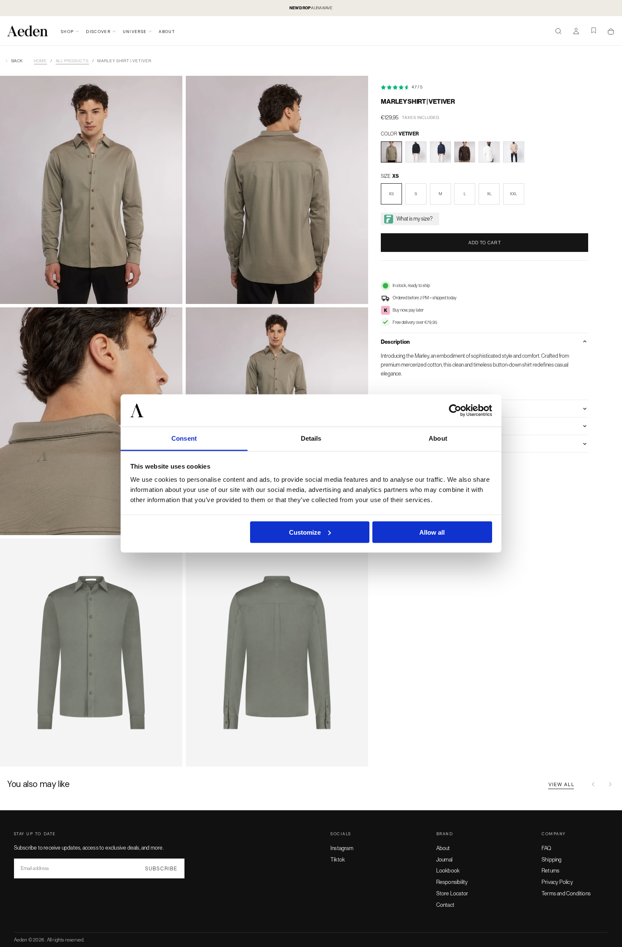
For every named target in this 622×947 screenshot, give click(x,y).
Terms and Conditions (566, 893)
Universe (135, 31)
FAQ (547, 848)
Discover (98, 31)
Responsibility (452, 881)
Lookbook (448, 870)
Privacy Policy (557, 881)
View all (561, 784)
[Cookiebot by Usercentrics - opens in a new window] (455, 410)
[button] (558, 32)
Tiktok (337, 859)
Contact (445, 904)
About (167, 31)
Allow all (432, 532)
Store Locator (452, 893)
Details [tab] (311, 438)
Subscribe (161, 869)
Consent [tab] (184, 438)
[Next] (610, 784)
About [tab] (438, 438)
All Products (72, 61)
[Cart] (611, 31)
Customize (305, 532)
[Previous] (593, 784)
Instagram (341, 848)
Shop (67, 31)
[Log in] (576, 32)
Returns (550, 870)
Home (40, 61)
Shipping (552, 859)
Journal (444, 859)
